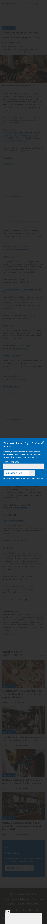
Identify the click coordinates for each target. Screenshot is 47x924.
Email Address (11, 462)
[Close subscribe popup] (43, 441)
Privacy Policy (37, 479)
